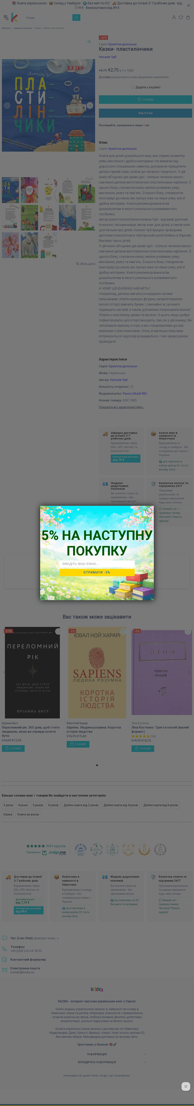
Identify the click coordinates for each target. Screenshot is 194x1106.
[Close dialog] (148, 511)
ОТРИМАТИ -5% (97, 572)
